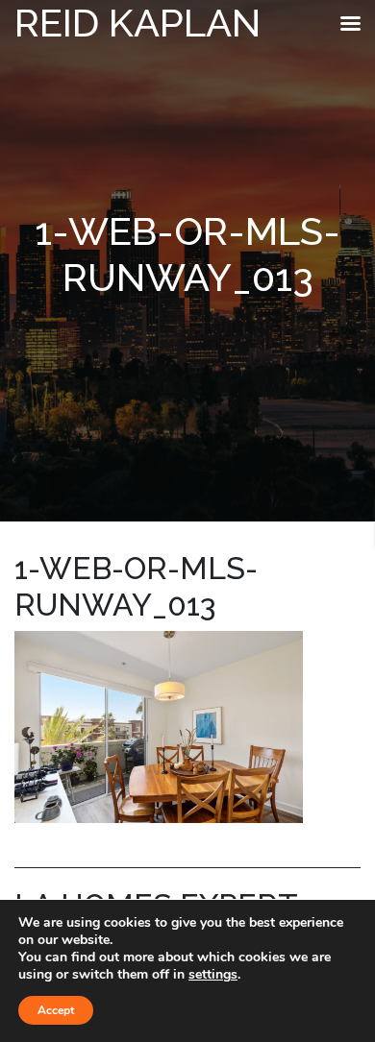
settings (213, 974)
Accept (56, 1010)
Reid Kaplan (137, 22)
